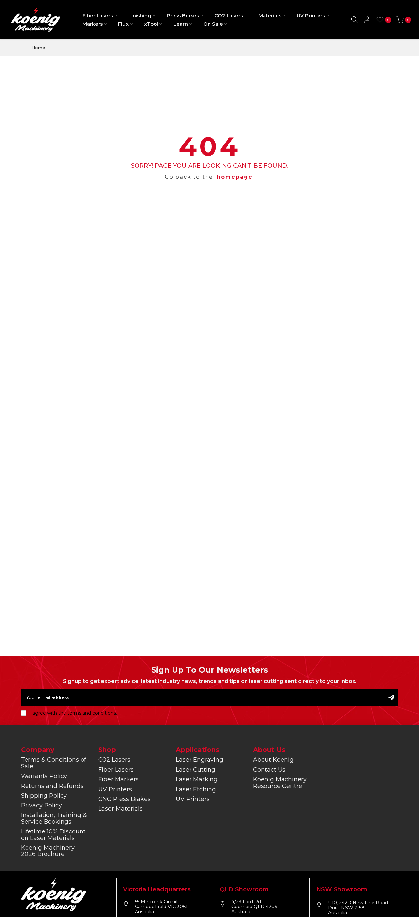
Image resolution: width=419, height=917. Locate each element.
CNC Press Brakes (124, 799)
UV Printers (311, 15)
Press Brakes (183, 15)
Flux (123, 24)
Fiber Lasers (97, 15)
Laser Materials (120, 808)
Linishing (139, 15)
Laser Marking (197, 779)
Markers (92, 24)
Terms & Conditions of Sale (53, 763)
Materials (269, 15)
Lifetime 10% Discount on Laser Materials (53, 835)
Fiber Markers (118, 779)
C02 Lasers (114, 759)
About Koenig (273, 759)
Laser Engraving (199, 759)
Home (38, 47)
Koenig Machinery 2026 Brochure (48, 851)
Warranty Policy (44, 776)
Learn (180, 24)
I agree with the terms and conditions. (73, 713)
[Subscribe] (391, 697)
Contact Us (269, 769)
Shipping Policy (44, 795)
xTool (151, 24)
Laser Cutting (195, 769)
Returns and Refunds (52, 786)
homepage (235, 177)
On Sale (213, 24)
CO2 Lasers (228, 15)
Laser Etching (196, 789)
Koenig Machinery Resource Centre (280, 783)
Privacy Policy (41, 805)
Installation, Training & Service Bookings (54, 818)
